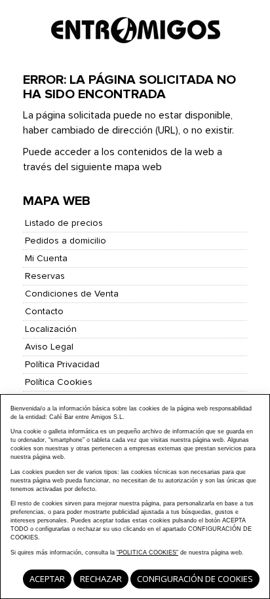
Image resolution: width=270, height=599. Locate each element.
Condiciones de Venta (72, 294)
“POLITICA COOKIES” (147, 552)
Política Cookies (58, 382)
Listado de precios (64, 223)
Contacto (44, 311)
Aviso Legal (49, 347)
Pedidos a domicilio (65, 240)
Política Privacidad (62, 364)
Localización (51, 329)
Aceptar (47, 579)
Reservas (45, 276)
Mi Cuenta (46, 258)
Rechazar (101, 579)
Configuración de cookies (195, 579)
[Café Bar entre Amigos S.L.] (135, 33)
